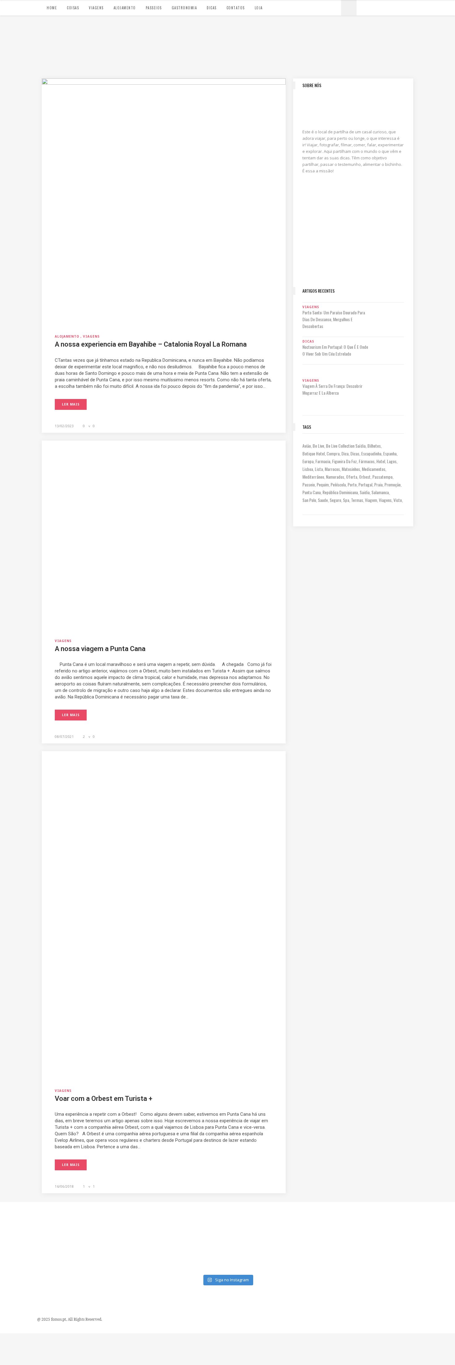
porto (352, 484)
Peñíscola (338, 484)
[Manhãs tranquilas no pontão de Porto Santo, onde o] (256, 1254)
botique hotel (313, 453)
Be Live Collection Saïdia (346, 445)
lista (319, 469)
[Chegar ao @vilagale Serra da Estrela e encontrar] (199, 1221)
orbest (364, 476)
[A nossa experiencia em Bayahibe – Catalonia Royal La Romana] (164, 200)
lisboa (307, 469)
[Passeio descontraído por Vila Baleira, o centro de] (428, 1221)
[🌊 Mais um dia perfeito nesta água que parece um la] (84, 1254)
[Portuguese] (365, 6)
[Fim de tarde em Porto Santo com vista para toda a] (142, 1254)
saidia (365, 492)
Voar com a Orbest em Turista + (103, 1098)
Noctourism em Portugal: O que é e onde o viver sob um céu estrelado (335, 350)
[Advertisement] (353, 240)
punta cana (311, 492)
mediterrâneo (313, 476)
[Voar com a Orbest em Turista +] (164, 913)
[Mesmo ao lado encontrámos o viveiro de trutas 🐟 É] (27, 1221)
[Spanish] (371, 6)
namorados (335, 476)
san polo (309, 500)
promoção (392, 484)
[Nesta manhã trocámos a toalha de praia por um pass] (27, 1254)
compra (333, 453)
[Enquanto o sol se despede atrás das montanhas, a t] (84, 1221)
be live (318, 445)
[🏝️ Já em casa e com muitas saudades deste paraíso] (313, 1221)
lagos (391, 461)
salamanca (380, 492)
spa (346, 500)
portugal (365, 484)
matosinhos (351, 469)
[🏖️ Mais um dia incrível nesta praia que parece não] (313, 1254)
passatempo (382, 476)
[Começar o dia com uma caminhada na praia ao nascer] (371, 1221)
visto (397, 500)
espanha (389, 453)
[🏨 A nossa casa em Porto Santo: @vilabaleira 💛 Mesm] (371, 1254)
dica (345, 453)
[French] (383, 6)
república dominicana (340, 492)
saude (323, 500)
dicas (354, 453)
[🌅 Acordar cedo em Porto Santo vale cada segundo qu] (428, 1254)
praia (378, 484)
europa (308, 461)
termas (357, 500)
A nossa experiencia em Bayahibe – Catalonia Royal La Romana (151, 344)
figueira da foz (344, 461)
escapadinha (371, 453)
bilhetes (374, 445)
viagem (371, 500)
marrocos (332, 469)
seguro (335, 500)
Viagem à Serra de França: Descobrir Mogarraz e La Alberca (332, 389)
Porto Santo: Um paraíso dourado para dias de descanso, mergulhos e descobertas (333, 319)
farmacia (322, 461)
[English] (377, 6)
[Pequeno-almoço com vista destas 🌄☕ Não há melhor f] (142, 1221)
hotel (380, 461)
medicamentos (373, 469)
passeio (308, 484)
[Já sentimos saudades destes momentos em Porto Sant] (256, 1221)
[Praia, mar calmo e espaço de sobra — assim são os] (199, 1254)
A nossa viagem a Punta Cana (100, 649)
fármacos (367, 461)
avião (306, 445)
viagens (385, 500)
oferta (351, 476)
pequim (323, 484)
